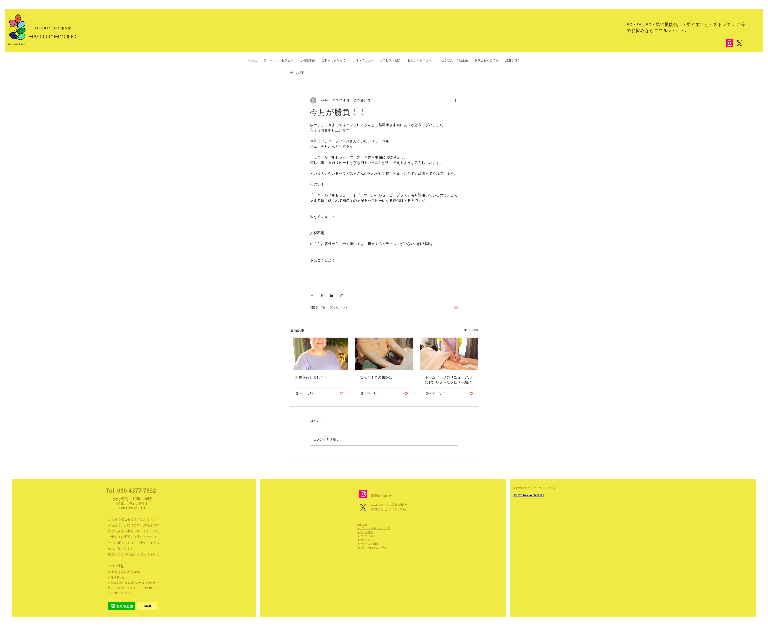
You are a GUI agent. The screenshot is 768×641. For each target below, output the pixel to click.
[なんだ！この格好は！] (384, 354)
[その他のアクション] (455, 100)
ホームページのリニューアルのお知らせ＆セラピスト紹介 (448, 380)
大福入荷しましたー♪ (312, 378)
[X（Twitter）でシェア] (322, 295)
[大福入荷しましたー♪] (319, 354)
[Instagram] (729, 43)
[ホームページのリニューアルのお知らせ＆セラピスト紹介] (449, 354)
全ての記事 (297, 73)
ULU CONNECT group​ (50, 28)
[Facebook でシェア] (312, 295)
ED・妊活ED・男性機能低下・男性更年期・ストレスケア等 (686, 24)
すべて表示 (471, 330)
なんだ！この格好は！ (378, 378)
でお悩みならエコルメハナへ (656, 30)
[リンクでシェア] (341, 295)
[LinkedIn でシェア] (331, 295)
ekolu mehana (53, 36)
